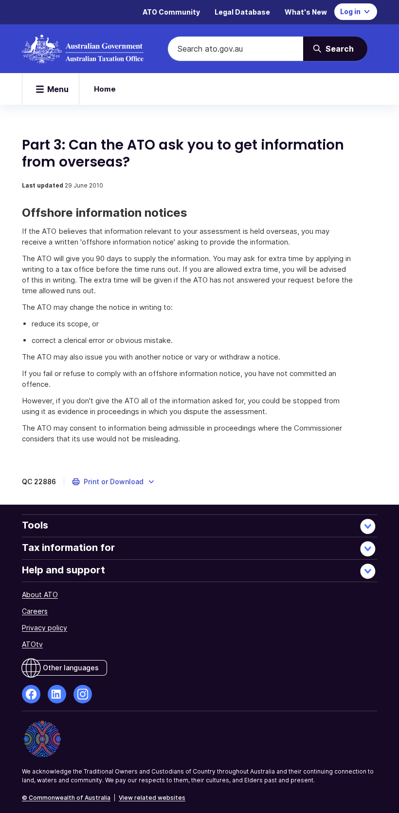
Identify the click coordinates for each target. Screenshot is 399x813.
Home (105, 89)
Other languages (71, 667)
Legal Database (242, 12)
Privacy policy (44, 628)
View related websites (152, 797)
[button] (113, 481)
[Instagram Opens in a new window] (82, 694)
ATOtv (32, 644)
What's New (306, 12)
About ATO (40, 594)
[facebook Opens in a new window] (31, 694)
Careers (35, 611)
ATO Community (171, 12)
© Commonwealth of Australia (66, 797)
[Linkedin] (57, 694)
